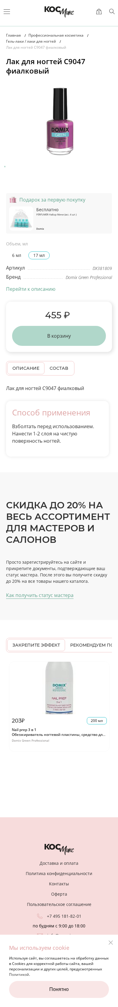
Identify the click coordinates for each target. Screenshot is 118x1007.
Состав (59, 368)
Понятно (59, 989)
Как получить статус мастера (40, 595)
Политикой (19, 974)
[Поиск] (112, 11)
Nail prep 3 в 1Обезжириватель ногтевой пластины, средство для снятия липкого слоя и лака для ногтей (58, 734)
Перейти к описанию (30, 289)
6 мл (16, 255)
